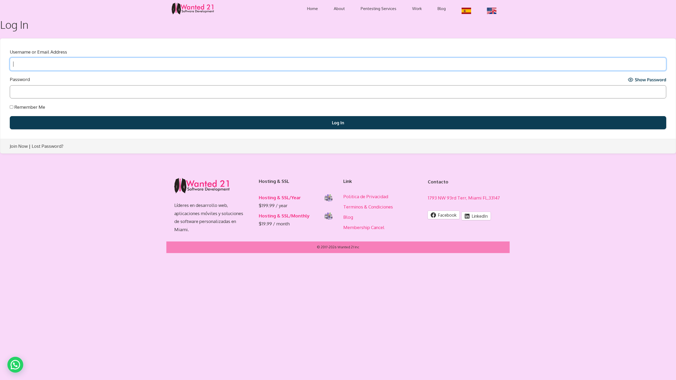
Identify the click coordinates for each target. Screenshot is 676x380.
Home (312, 8)
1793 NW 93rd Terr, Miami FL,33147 (464, 198)
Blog (442, 8)
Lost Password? (47, 146)
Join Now (19, 146)
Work (417, 8)
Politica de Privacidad (365, 196)
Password (20, 79)
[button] (15, 365)
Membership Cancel (363, 227)
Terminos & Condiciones (368, 207)
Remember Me (29, 107)
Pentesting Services (378, 8)
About (339, 8)
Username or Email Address (38, 52)
